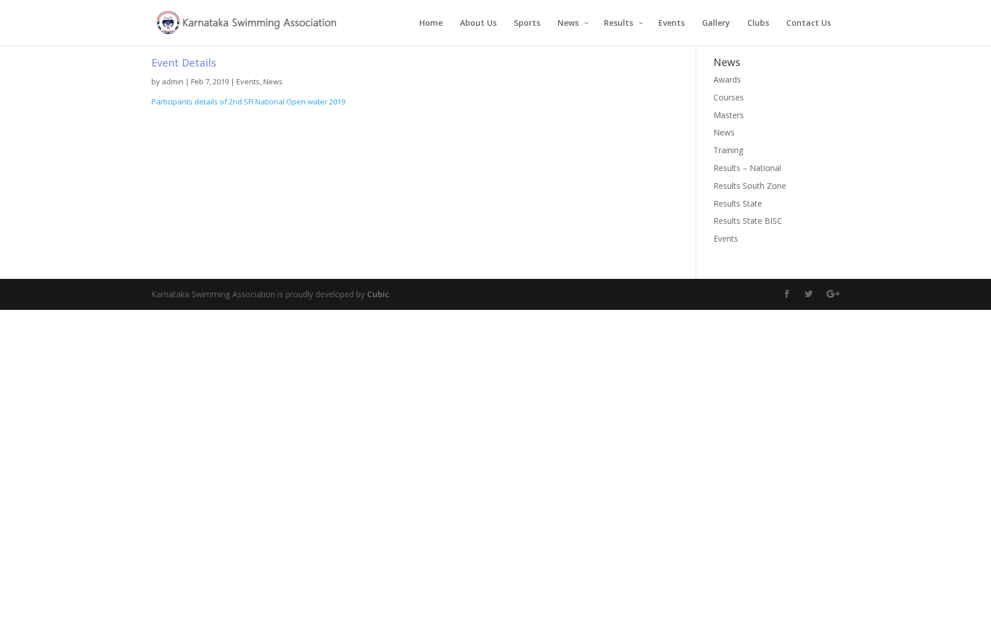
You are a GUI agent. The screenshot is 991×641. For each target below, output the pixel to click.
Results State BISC (747, 220)
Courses (728, 97)
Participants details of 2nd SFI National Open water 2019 (248, 101)
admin (173, 81)
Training (728, 150)
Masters (728, 115)
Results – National (747, 167)
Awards (727, 79)
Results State (737, 203)
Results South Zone (749, 185)
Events (248, 81)
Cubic (378, 294)
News (273, 81)
